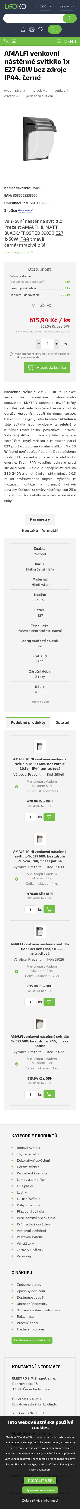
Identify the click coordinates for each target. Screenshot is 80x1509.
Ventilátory (25, 1243)
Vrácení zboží (27, 1323)
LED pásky (25, 1186)
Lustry (22, 1192)
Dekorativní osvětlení (33, 1160)
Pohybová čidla (28, 1205)
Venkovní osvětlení (31, 1230)
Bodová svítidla (28, 1148)
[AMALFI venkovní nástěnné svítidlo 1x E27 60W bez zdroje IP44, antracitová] (39, 931)
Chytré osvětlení (29, 1154)
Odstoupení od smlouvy (32, 1340)
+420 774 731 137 (6, 41)
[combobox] (45, 6)
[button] (56, 344)
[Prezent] (25, 210)
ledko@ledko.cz (14, 41)
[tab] (40, 519)
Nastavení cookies (31, 1329)
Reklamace (25, 1316)
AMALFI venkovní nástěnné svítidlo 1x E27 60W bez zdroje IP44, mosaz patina (40, 1041)
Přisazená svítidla (39, 96)
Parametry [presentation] (40, 519)
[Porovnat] (32, 29)
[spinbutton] (47, 344)
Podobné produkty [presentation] (28, 722)
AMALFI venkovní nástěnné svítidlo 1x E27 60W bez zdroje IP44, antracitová (40, 948)
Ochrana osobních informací (38, 1310)
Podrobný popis (16, 252)
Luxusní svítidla (28, 1199)
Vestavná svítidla (30, 1237)
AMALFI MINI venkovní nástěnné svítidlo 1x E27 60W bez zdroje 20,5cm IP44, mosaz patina (40, 856)
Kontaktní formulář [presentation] (40, 530)
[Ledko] (15, 6)
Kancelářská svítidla (32, 1173)
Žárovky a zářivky (30, 1250)
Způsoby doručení (31, 1291)
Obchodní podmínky (32, 1304)
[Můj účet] (23, 29)
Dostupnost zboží (30, 1297)
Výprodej (24, 1256)
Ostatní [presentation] (62, 722)
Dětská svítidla (28, 1167)
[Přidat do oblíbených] (34, 305)
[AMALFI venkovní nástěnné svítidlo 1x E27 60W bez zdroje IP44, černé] (40, 138)
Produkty (40, 90)
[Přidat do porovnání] (42, 305)
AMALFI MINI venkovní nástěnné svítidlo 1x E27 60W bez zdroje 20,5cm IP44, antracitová (40, 763)
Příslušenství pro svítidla (36, 1218)
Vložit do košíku (51, 367)
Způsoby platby (29, 1284)
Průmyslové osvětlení (34, 1224)
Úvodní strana (14, 90)
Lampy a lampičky (31, 1179)
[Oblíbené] (41, 29)
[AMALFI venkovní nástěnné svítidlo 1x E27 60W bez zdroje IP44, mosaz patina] (39, 1024)
